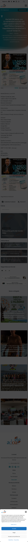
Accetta (14, 528)
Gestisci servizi (13, 524)
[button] (26, 511)
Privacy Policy (16, 540)
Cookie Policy (10, 540)
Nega (14, 532)
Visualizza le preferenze (14, 536)
